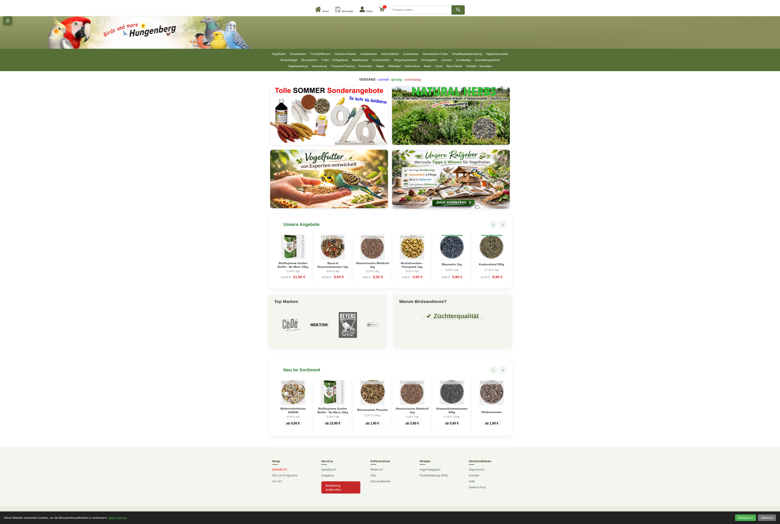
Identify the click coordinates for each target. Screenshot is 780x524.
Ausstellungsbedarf (487, 60)
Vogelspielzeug (298, 66)
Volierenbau (412, 66)
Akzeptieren (745, 517)
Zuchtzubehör (381, 60)
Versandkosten (380, 481)
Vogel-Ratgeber (430, 469)
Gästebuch (328, 469)
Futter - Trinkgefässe (335, 60)
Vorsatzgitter (429, 60)
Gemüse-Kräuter (345, 53)
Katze (427, 66)
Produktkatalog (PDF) (434, 475)
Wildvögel (394, 66)
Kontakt (474, 475)
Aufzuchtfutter (390, 53)
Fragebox (327, 475)
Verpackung (319, 66)
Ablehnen (767, 517)
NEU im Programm (285, 475)
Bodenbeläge (289, 60)
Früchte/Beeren (320, 53)
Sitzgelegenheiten (405, 60)
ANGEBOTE (279, 469)
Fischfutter (365, 66)
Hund (438, 66)
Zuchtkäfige (463, 60)
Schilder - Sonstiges (479, 66)
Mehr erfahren (117, 517)
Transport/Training (342, 66)
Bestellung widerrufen (333, 487)
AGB (471, 481)
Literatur (446, 60)
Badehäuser (360, 60)
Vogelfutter (279, 53)
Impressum (476, 469)
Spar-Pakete (454, 66)
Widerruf (376, 469)
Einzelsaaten (298, 53)
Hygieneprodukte (497, 53)
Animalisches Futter (435, 53)
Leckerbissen (368, 53)
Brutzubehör (309, 60)
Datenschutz (477, 487)
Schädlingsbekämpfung (467, 53)
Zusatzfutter (411, 53)
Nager (380, 66)
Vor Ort (277, 481)
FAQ (373, 475)
